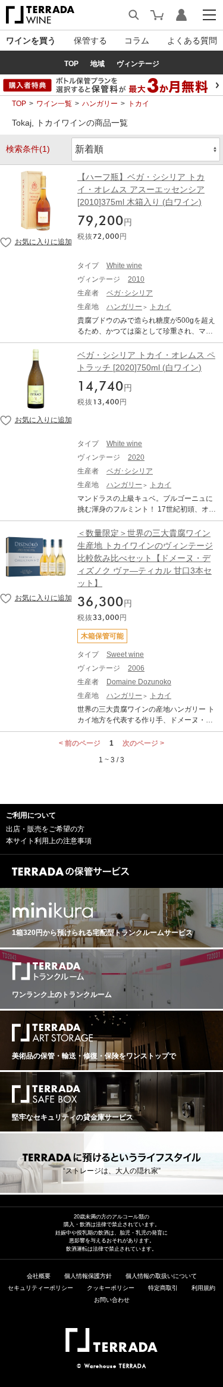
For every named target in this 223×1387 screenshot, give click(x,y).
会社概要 (39, 1276)
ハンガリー (100, 103)
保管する (90, 40)
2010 (136, 279)
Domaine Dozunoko (138, 682)
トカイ (138, 103)
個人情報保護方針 (88, 1276)
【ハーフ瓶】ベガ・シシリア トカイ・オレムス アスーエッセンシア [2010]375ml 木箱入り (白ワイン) (141, 189)
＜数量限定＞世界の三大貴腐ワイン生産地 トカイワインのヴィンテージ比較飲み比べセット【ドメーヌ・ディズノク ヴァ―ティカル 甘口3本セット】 (145, 558)
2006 (136, 668)
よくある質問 (192, 40)
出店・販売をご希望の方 (45, 829)
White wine (124, 265)
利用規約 (203, 1288)
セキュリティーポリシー (40, 1288)
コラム (136, 40)
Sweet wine (125, 654)
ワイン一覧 (54, 103)
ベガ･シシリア (129, 293)
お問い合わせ (112, 1299)
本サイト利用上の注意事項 (49, 841)
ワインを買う (31, 40)
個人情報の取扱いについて (161, 1276)
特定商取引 (163, 1288)
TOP (19, 103)
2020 (136, 457)
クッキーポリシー (110, 1288)
